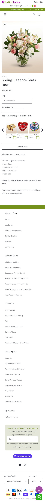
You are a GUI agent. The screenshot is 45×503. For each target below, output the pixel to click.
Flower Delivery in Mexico (14, 369)
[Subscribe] (35, 439)
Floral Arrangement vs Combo (16, 284)
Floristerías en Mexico (13, 385)
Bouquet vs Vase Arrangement (16, 278)
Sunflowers (9, 225)
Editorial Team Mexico (13, 402)
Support (25, 9)
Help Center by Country (14, 315)
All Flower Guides (11, 262)
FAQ (6, 321)
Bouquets (8, 241)
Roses (7, 220)
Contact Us (9, 337)
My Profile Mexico (11, 417)
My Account (15, 9)
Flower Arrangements (13, 230)
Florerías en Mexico (12, 374)
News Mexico (10, 396)
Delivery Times (10, 332)
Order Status (10, 310)
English (36, 2)
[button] (4, 14)
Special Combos (11, 236)
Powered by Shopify (30, 498)
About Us (8, 358)
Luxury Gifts (9, 247)
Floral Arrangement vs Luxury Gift (18, 289)
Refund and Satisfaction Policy (16, 343)
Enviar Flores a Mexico (13, 380)
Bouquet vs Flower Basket (15, 273)
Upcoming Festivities (13, 363)
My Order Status (36, 9)
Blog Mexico (9, 391)
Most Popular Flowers (13, 295)
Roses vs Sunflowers (13, 267)
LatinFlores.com (18, 498)
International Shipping (13, 326)
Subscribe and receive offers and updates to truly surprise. (22, 431)
